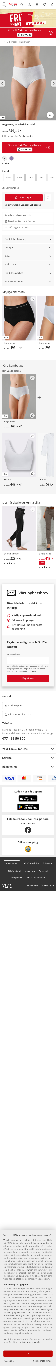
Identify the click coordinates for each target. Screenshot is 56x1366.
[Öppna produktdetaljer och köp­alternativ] (32, 415)
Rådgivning (9, 766)
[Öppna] (51, 33)
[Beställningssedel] (37, 4)
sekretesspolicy (34, 1342)
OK (28, 1353)
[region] (28, 1298)
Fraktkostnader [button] (26, 136)
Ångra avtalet (11, 863)
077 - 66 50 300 (13, 738)
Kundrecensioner (14, 281)
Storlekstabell (12, 188)
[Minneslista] (44, 4)
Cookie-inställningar (42, 1360)
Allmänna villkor (31, 863)
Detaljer (9, 247)
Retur (8, 256)
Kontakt (7, 696)
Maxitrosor (24, 41)
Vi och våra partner (13, 1240)
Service (7, 758)
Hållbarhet (10, 264)
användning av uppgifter (37, 1243)
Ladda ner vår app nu (28, 791)
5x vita (5, 163)
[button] (4, 4)
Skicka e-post (15, 706)
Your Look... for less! (15, 749)
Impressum (30, 871)
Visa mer (33, 671)
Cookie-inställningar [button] (35, 877)
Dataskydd (48, 863)
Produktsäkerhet (14, 273)
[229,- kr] (19, 528)
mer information (25, 1270)
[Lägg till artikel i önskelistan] (47, 197)
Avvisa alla (9, 1360)
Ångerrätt (43, 871)
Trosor (14, 41)
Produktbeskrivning (15, 239)
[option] (4, 158)
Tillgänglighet (14, 871)
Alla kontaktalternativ (19, 714)
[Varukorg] (52, 4)
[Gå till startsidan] (13, 4)
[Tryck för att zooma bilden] (50, 115)
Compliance (16, 877)
